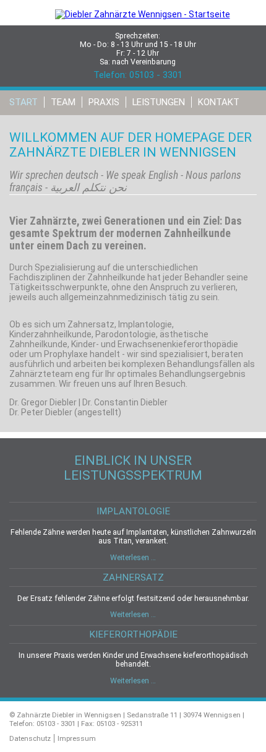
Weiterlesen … (133, 557)
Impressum (77, 738)
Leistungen (158, 102)
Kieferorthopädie (133, 634)
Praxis (103, 102)
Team (63, 102)
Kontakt (218, 102)
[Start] (133, 20)
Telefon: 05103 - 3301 (137, 74)
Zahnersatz (133, 577)
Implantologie (133, 511)
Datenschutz (30, 738)
